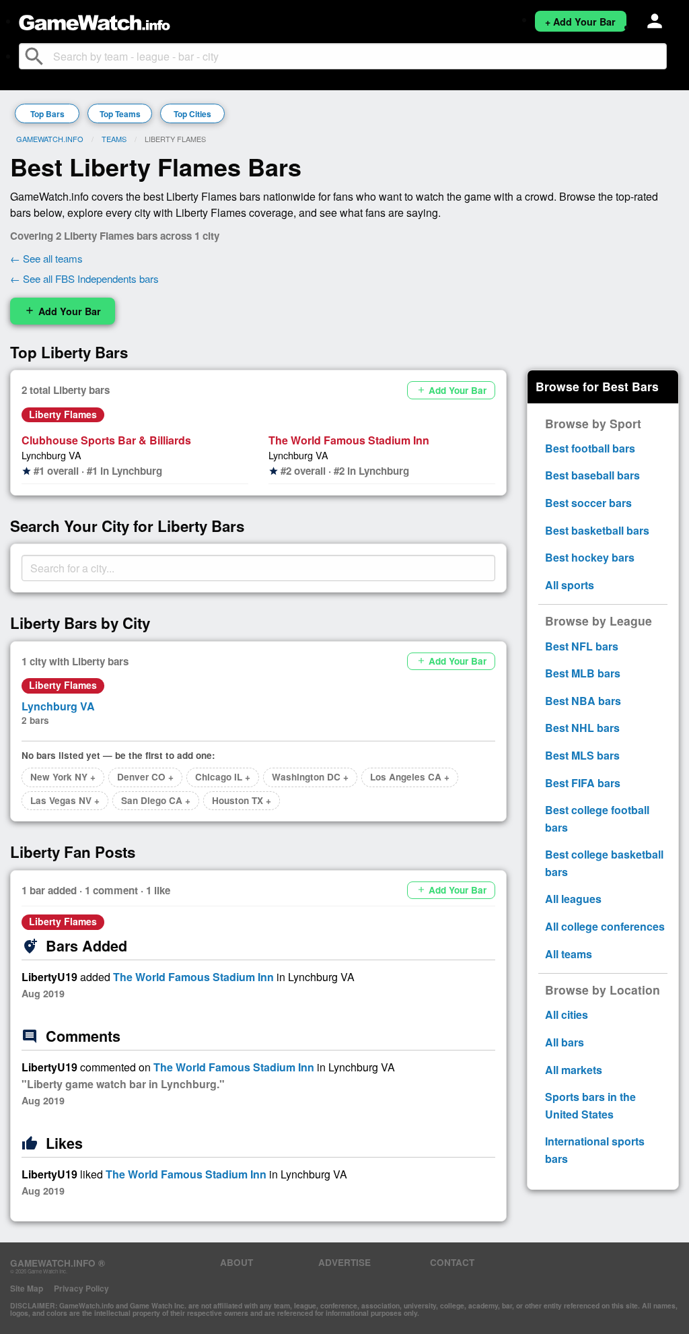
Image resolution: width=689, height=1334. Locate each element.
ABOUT (236, 1262)
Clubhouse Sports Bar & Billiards (106, 440)
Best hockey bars (589, 557)
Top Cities (192, 114)
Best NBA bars (583, 700)
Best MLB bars (582, 673)
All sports (569, 585)
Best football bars (590, 448)
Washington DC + (310, 776)
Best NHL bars (582, 727)
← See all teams (46, 258)
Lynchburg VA (51, 455)
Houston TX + (241, 800)
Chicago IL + (222, 776)
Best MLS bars (582, 755)
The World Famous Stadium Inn (348, 440)
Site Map (26, 1288)
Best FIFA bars (582, 783)
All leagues (573, 898)
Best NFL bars (581, 646)
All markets (573, 1069)
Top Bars (47, 114)
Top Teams (120, 114)
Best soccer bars (588, 502)
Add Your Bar (62, 311)
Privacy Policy (81, 1288)
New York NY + (63, 776)
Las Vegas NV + (65, 800)
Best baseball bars (592, 475)
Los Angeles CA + (409, 776)
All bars (564, 1042)
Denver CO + (145, 776)
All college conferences (605, 926)
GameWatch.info (49, 138)
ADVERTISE (344, 1262)
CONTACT (452, 1262)
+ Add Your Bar (580, 21)
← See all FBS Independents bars (84, 278)
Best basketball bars (597, 530)
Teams (114, 138)
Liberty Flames (63, 414)
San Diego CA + (155, 800)
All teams (568, 954)
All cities (566, 1014)
